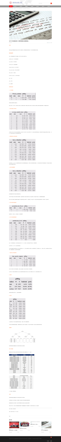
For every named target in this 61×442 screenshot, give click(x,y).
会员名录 (37, 6)
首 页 (11, 6)
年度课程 (32, 6)
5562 (29, 430)
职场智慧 (20, 427)
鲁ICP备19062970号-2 (25, 438)
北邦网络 (40, 438)
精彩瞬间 (26, 6)
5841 (39, 426)
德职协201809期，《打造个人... (34, 424)
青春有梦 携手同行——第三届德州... (13, 430)
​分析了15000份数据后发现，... (45, 430)
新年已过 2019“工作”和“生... (23, 428)
